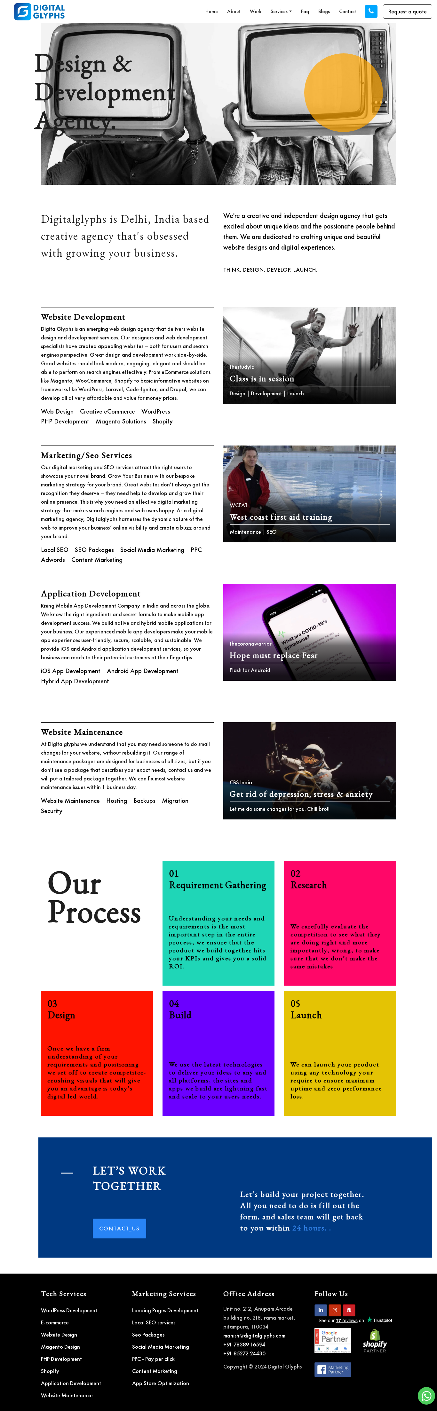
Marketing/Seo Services (86, 455)
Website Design (59, 1334)
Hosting (116, 800)
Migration (175, 800)
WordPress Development (69, 1310)
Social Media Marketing (152, 549)
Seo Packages (148, 1334)
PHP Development (65, 421)
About (234, 11)
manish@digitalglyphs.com (254, 1335)
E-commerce (55, 1322)
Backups (144, 800)
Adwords (53, 559)
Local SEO (54, 549)
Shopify (163, 421)
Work (255, 11)
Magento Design (60, 1346)
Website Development (83, 316)
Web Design (57, 411)
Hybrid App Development (75, 681)
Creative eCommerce (107, 411)
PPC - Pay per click (153, 1358)
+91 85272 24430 (244, 1353)
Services (279, 11)
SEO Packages (94, 549)
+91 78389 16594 (244, 1344)
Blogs (324, 11)
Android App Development (143, 670)
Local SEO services (153, 1322)
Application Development (91, 593)
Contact (347, 11)
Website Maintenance (82, 731)
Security (51, 810)
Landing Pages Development (165, 1310)
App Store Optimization (160, 1383)
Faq (305, 11)
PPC (196, 549)
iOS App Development (70, 670)
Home (211, 11)
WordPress (155, 411)
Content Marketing (97, 559)
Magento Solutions (121, 421)
